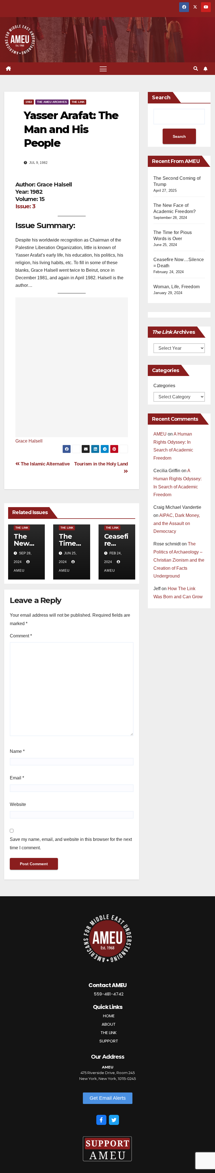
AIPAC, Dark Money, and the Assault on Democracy (176, 523)
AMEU (160, 434)
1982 (28, 101)
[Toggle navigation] (103, 68)
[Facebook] (101, 1120)
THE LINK (109, 1032)
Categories (164, 385)
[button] (195, 68)
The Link (78, 101)
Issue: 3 (25, 206)
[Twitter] (114, 1120)
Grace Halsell (29, 441)
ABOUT (109, 1024)
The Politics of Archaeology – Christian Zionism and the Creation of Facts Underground (178, 559)
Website (18, 804)
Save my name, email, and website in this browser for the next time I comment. (71, 843)
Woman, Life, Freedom (176, 286)
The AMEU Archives (52, 101)
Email (17, 777)
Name (17, 751)
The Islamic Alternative (44, 464)
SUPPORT (108, 1041)
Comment (21, 635)
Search (161, 97)
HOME (108, 1016)
